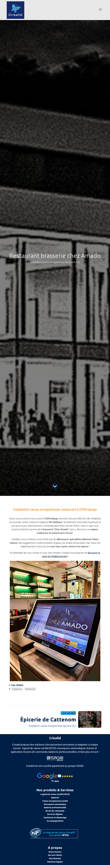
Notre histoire (55, 852)
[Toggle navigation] (100, 9)
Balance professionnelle (55, 807)
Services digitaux (55, 814)
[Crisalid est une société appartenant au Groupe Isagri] (55, 758)
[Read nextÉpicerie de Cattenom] (89, 719)
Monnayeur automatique (55, 804)
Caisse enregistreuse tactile (55, 801)
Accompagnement (55, 821)
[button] (55, 778)
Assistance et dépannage (55, 817)
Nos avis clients (55, 855)
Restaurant (30, 689)
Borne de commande (55, 811)
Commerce (17, 689)
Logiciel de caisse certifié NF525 (55, 794)
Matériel (55, 798)
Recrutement (55, 858)
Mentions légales (55, 862)
